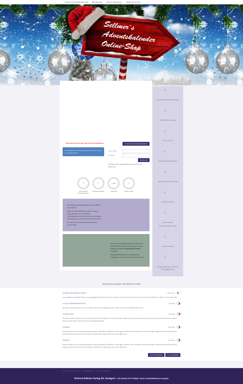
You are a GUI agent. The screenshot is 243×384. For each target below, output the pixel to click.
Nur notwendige (156, 355)
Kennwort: (111, 155)
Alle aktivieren (172, 355)
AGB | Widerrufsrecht (102, 371)
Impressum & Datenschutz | (72, 371)
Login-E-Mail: (112, 151)
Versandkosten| (88, 371)
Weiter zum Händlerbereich (137, 144)
